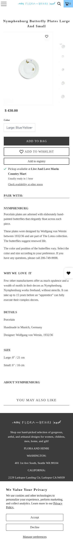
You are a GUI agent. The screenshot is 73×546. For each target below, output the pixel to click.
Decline (34, 527)
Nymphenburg (16, 208)
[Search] (59, 3)
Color (7, 120)
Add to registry (36, 161)
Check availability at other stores (25, 184)
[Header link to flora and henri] (36, 3)
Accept (35, 517)
